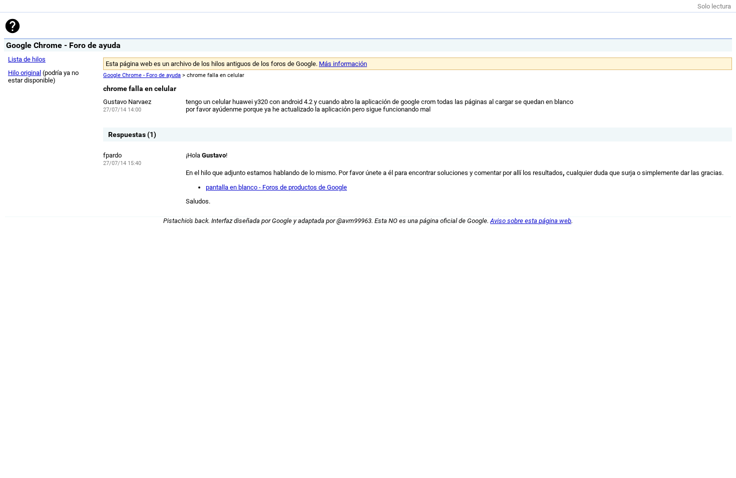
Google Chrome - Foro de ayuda (142, 75)
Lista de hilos (27, 59)
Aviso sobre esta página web (530, 220)
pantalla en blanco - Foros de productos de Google (276, 187)
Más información (343, 64)
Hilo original (24, 72)
